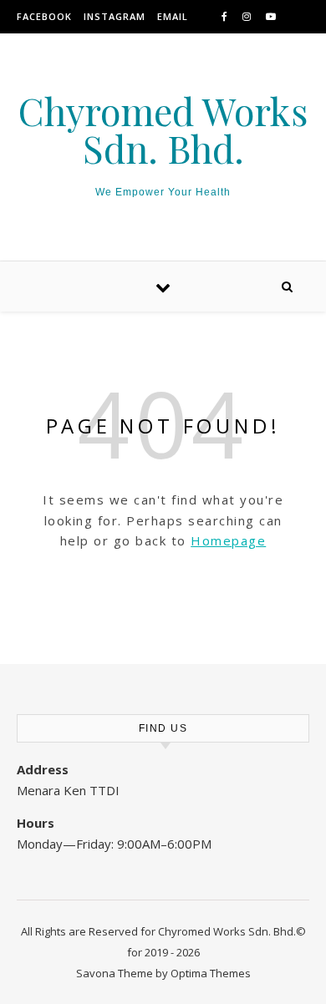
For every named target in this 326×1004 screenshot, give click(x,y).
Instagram (114, 16)
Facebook (44, 16)
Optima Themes (211, 973)
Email (172, 16)
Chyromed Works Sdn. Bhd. (163, 129)
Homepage (228, 540)
